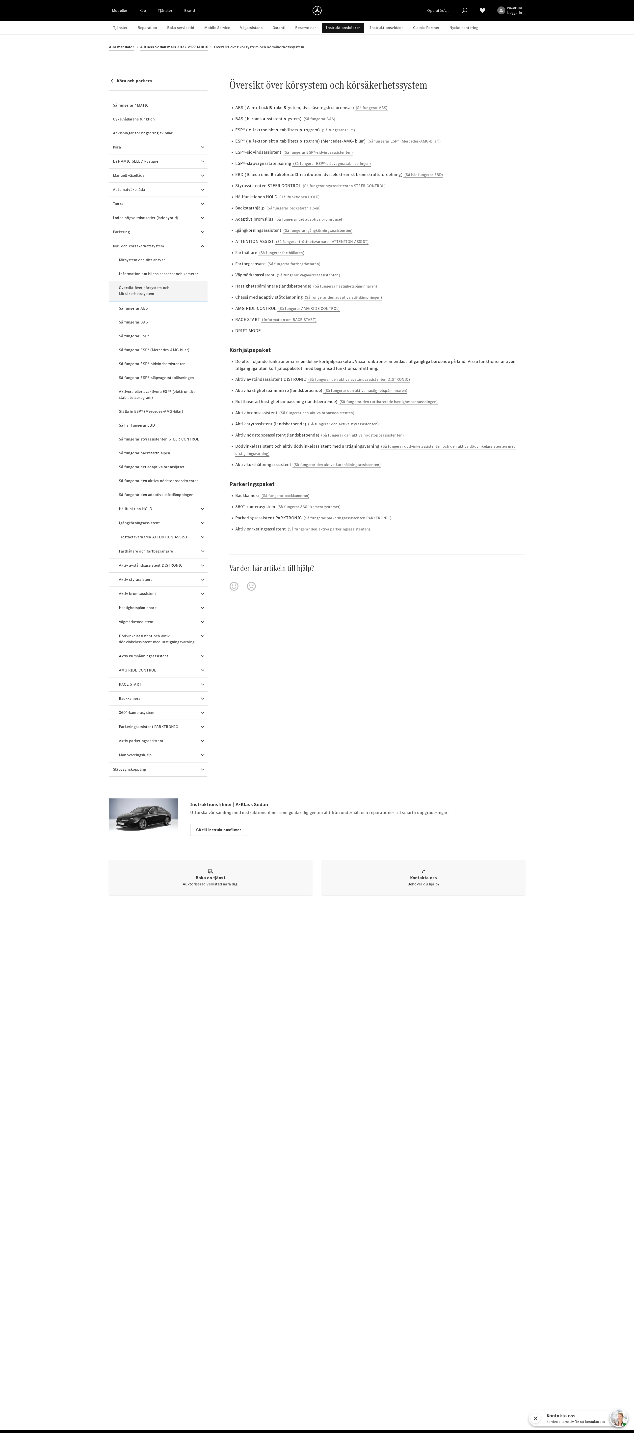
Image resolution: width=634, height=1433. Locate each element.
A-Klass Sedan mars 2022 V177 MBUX (174, 47)
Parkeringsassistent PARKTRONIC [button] (148, 726)
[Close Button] (593, 1418)
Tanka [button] (118, 203)
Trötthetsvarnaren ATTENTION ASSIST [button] (153, 537)
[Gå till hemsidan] (317, 10)
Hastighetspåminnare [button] (138, 607)
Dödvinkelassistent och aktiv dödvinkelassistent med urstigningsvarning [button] (156, 638)
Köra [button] (117, 147)
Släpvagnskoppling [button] (129, 769)
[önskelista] (482, 10)
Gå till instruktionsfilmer (218, 829)
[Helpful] (234, 586)
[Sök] (465, 10)
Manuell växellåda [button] (128, 175)
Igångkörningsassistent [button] (139, 523)
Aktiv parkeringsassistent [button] (141, 740)
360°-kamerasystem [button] (136, 712)
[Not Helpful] (251, 586)
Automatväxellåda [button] (129, 189)
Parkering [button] (121, 231)
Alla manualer (121, 47)
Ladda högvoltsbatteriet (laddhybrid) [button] (145, 217)
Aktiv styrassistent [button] (135, 579)
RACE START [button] (130, 684)
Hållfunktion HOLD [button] (135, 508)
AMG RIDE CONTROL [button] (137, 670)
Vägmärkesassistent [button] (136, 621)
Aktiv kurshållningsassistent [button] (143, 656)
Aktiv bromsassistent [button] (137, 593)
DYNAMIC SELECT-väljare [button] (135, 161)
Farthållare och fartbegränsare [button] (146, 551)
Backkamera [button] (129, 698)
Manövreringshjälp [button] (135, 755)
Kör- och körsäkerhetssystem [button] (138, 246)
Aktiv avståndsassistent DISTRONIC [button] (151, 565)
